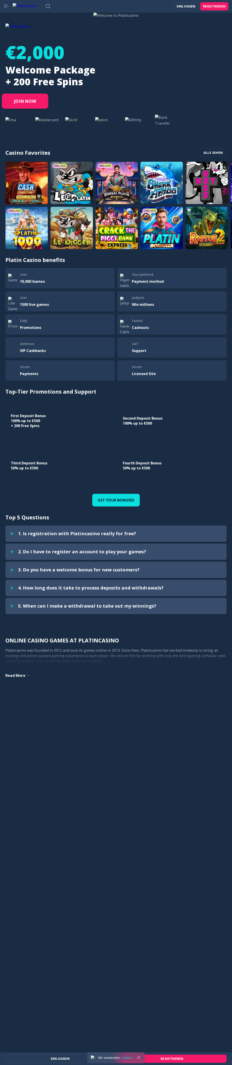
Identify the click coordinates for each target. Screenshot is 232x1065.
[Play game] (26, 183)
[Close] (138, 1057)
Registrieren (214, 6)
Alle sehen (213, 152)
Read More (15, 675)
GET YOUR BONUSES (116, 500)
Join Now (25, 101)
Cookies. (127, 1057)
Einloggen (186, 6)
